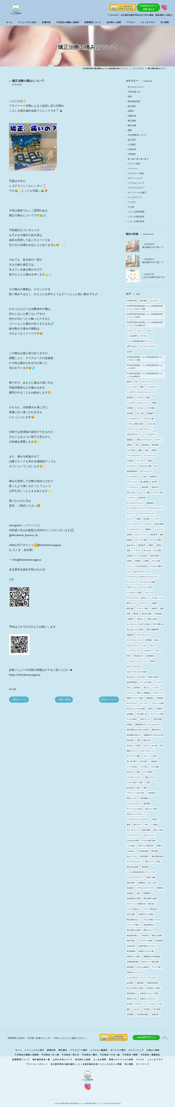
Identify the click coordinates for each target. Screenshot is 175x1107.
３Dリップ (159, 650)
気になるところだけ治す (136, 677)
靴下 (155, 756)
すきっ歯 (140, 413)
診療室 (154, 603)
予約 (136, 445)
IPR (146, 824)
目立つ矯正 (131, 914)
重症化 (135, 613)
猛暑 (128, 550)
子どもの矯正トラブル (152, 919)
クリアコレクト (132, 487)
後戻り (151, 708)
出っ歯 (154, 745)
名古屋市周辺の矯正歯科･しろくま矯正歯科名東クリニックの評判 (145, 316)
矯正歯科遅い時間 (133, 898)
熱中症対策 (155, 555)
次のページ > (109, 699)
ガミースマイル (132, 598)
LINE (145, 476)
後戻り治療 (151, 877)
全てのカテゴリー (136, 87)
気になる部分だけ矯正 (135, 988)
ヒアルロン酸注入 (157, 566)
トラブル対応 (132, 766)
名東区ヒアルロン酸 (146, 951)
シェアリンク (143, 603)
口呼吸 (145, 561)
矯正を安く (147, 740)
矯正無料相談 (132, 682)
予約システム (132, 587)
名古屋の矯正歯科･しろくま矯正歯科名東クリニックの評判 (145, 367)
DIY (156, 466)
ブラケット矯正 (142, 608)
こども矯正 (131, 845)
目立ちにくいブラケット (136, 814)
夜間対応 (160, 888)
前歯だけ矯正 (153, 677)
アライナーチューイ (156, 508)
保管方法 (155, 487)
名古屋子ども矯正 (153, 988)
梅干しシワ (131, 603)
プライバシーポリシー (148, 346)
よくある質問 (132, 336)
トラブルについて (136, 183)
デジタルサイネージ (134, 529)
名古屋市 (130, 983)
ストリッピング (132, 524)
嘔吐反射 (145, 867)
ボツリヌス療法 (156, 540)
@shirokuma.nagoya (49, 545)
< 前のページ (19, 699)
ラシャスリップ (149, 455)
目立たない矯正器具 (146, 845)
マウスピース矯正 (136, 173)
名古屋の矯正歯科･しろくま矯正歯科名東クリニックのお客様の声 (145, 375)
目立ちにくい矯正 (133, 772)
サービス (130, 330)
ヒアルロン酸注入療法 (135, 424)
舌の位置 (143, 761)
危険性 (129, 445)
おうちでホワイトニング (136, 977)
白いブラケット (147, 751)
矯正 (148, 782)
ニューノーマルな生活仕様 (137, 566)
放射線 (129, 534)
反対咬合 (137, 687)
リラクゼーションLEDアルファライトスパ (142, 576)
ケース (144, 661)
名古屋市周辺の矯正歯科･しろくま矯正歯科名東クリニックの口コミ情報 (145, 307)
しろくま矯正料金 (136, 221)
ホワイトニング (135, 178)
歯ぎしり (145, 598)
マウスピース (132, 466)
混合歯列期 (144, 481)
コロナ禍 (143, 766)
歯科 (161, 534)
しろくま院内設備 (136, 211)
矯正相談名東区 (157, 856)
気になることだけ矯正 (135, 629)
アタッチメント (141, 534)
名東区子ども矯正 (133, 956)
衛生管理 (153, 534)
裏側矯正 (150, 698)
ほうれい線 (151, 424)
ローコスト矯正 (146, 682)
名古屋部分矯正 (142, 1014)
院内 (145, 787)
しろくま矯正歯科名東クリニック (139, 341)
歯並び (129, 381)
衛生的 (152, 661)
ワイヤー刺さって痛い (135, 782)
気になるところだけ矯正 (152, 550)
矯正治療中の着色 (150, 898)
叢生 (128, 1009)
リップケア (141, 460)
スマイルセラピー (136, 188)
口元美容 (130, 460)
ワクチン (158, 439)
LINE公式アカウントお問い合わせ (148, 7)
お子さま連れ (145, 624)
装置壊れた (152, 793)
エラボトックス (157, 598)
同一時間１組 (159, 624)
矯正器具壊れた (132, 935)
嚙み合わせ (131, 545)
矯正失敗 (130, 740)
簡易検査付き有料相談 (152, 956)
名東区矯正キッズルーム (147, 946)
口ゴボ (146, 745)
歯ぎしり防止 (159, 830)
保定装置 (141, 497)
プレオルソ (141, 408)
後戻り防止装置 (132, 867)
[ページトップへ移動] (164, 1037)
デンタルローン (151, 434)
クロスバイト (158, 692)
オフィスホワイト (133, 476)
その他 (131, 207)
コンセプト (154, 300)
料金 (158, 861)
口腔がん (140, 619)
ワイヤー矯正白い (133, 909)
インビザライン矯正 (134, 592)
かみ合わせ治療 (132, 840)
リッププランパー (133, 650)
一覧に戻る (64, 699)
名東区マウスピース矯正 (149, 993)
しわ (128, 571)
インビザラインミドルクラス (138, 819)
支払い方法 (131, 492)
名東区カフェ (132, 555)
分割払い (155, 819)
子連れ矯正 (131, 946)
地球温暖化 (144, 798)
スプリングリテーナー (135, 877)
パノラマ (155, 687)
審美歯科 (150, 503)
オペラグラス (132, 703)
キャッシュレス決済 (134, 808)
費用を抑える (157, 729)
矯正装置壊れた (149, 924)
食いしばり (152, 882)
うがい (144, 645)
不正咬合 (146, 1009)
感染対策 (130, 635)
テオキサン (148, 650)
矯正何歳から (132, 993)
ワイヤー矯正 (134, 163)
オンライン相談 (144, 492)
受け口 (146, 687)
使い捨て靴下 (132, 761)
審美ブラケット (132, 751)
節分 (138, 893)
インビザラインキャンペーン (138, 402)
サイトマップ (142, 1064)
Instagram (131, 851)
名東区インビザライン (148, 998)
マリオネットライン (134, 777)
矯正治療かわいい (133, 919)
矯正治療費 (159, 524)
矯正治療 (12, 689)
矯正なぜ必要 (157, 935)
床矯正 (151, 545)
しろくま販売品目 (136, 216)
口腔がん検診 (152, 619)
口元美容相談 (143, 851)
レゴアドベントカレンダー (25, 186)
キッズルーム (132, 624)
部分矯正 (132, 106)
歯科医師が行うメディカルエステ (147, 724)
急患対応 (130, 893)
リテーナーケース (133, 835)
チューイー (131, 513)
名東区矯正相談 (132, 961)
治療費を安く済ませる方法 (154, 735)
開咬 (141, 387)
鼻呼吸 (137, 561)
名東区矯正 (144, 856)
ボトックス (149, 592)
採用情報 (130, 1014)
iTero (128, 687)
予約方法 (145, 935)
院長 (130, 96)
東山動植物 (131, 951)
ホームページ (147, 381)
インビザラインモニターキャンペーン (141, 392)
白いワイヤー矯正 (133, 756)
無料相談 (150, 656)
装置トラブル (132, 798)
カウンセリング (132, 830)
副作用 (154, 608)
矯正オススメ (149, 930)
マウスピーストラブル (145, 888)
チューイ (130, 518)
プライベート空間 (157, 714)
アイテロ (158, 682)
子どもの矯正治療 (148, 840)
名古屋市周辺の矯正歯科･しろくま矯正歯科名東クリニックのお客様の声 (145, 324)
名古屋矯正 (159, 940)
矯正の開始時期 (152, 629)
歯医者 (129, 540)
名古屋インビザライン (135, 1004)
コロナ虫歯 (154, 766)
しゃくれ (150, 1004)
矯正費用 (147, 803)
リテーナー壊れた (133, 924)
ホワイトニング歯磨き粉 (136, 903)
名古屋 (129, 351)
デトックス (131, 582)
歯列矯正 (130, 397)
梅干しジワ (149, 861)
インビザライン (135, 197)
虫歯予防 (132, 116)
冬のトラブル (132, 856)
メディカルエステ (133, 455)
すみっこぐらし (149, 835)
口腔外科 (132, 149)
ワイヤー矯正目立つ (151, 909)
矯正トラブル (150, 777)
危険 (161, 608)
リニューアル (132, 387)
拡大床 (154, 481)
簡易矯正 (141, 882)
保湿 (128, 656)
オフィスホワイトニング (136, 508)
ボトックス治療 (141, 540)
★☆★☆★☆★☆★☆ (138, 159)
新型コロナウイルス (144, 439)
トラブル (136, 550)
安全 (161, 745)
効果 (128, 613)
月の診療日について (137, 135)
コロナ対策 (131, 450)
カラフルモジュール (134, 640)
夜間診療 (146, 893)
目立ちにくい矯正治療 (150, 961)
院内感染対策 (134, 101)
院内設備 (145, 445)
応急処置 (130, 888)
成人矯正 (132, 140)
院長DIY (160, 845)
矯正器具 (145, 487)
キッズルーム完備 (145, 940)
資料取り (148, 529)
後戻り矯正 (131, 882)
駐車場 (159, 708)
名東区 (154, 402)
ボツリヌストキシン (134, 861)
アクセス (132, 202)
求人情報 (156, 1009)
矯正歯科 (143, 300)
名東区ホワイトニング (135, 972)
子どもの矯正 (132, 719)
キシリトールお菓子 (137, 192)
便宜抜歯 (158, 613)
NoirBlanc (144, 555)
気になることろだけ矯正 (136, 708)
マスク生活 (156, 561)
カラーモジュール (143, 635)
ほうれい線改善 (142, 967)
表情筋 (129, 724)
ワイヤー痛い (157, 967)
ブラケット (131, 429)
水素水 (129, 561)
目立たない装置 (151, 808)
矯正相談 (132, 120)
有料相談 (148, 640)
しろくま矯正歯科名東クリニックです (141, 872)
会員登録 (130, 714)
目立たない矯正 (146, 466)
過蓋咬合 (130, 439)
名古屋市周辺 (132, 300)
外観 (138, 692)
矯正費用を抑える (133, 735)
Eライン (153, 645)
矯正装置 (141, 545)
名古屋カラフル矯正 (146, 914)
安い (136, 381)
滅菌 (140, 450)
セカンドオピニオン (134, 666)
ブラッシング (132, 481)
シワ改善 (154, 824)
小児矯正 (132, 144)
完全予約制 (158, 719)
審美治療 (140, 983)
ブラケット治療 (157, 703)
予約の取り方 (134, 92)
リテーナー (133, 168)
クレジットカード (133, 803)
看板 (130, 130)
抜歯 (138, 518)
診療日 (131, 111)
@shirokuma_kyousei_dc (23, 535)
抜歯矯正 (146, 692)
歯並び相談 (146, 830)
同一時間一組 (142, 714)
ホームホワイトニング (135, 503)
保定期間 (130, 967)
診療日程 (155, 1014)
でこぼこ (160, 1004)
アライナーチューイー (146, 513)
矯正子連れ (131, 940)
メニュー (140, 330)
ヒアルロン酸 (149, 418)
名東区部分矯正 (152, 983)
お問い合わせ (132, 346)
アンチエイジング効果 (146, 582)
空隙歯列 (150, 413)
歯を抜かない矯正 (133, 787)
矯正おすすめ (132, 998)
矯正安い (151, 903)
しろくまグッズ (132, 661)
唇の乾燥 (154, 851)
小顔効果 (153, 761)
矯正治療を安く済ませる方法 (138, 729)
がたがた (136, 1009)
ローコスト (144, 703)
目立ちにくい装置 (133, 745)
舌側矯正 (160, 698)
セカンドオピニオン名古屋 (137, 671)
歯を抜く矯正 (147, 613)
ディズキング (147, 524)
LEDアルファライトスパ (142, 571)
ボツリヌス (152, 977)
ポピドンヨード (132, 645)
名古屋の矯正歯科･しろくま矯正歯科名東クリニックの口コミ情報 (145, 358)
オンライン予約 (146, 587)
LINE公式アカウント (134, 434)
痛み (156, 640)
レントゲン (159, 529)
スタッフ (150, 330)
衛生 (146, 450)
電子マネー (137, 824)
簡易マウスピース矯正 (135, 698)
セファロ (130, 692)
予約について (145, 719)
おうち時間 (148, 772)
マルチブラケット (145, 429)
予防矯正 (132, 154)
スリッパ (147, 756)
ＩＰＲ (155, 518)
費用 (128, 824)
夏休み (159, 545)
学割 (138, 740)
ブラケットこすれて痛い (136, 793)
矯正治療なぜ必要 (133, 930)
